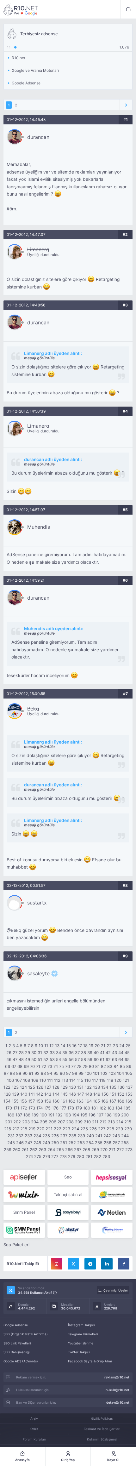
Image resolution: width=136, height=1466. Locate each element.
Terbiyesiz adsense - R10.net (20, 9)
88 (12, 1073)
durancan (38, 137)
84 (116, 1066)
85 (122, 1066)
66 (7, 1066)
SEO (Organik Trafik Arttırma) (25, 1334)
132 (88, 1087)
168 (120, 1101)
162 (71, 1101)
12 (51, 1045)
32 (45, 1052)
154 (6, 1101)
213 (111, 1121)
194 (75, 1114)
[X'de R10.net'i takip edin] (73, 1263)
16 (74, 1045)
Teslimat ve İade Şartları (102, 1429)
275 (37, 1156)
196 (92, 1114)
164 (88, 1101)
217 (15, 1128)
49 (27, 1059)
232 (19, 1135)
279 (71, 1156)
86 (128, 1066)
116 (87, 1080)
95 (56, 1073)
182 (102, 1107)
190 (43, 1114)
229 (119, 1128)
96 (62, 1073)
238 (72, 1135)
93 (43, 1073)
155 (15, 1101)
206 (52, 1121)
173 (31, 1107)
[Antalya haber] (112, 1194)
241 (98, 1135)
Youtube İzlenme (80, 1343)
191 (51, 1114)
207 (61, 1121)
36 (71, 1052)
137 (129, 1087)
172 (24, 1107)
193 (67, 1114)
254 (90, 1142)
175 (47, 1107)
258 (125, 1142)
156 (23, 1101)
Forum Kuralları (34, 1439)
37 (77, 1052)
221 (49, 1128)
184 (118, 1107)
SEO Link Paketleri (17, 1343)
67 (13, 1066)
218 (23, 1128)
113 (65, 1080)
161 (64, 1101)
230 (128, 1128)
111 (50, 1080)
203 (26, 1121)
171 (16, 1107)
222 (57, 1128)
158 (39, 1101)
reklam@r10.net (116, 1377)
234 (37, 1135)
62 (108, 1059)
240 (90, 1135)
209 (79, 1121)
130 (72, 1087)
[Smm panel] (24, 1230)
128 (56, 1087)
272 (120, 1149)
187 (18, 1114)
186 (10, 1114)
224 (75, 1128)
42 (108, 1052)
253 (81, 1142)
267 (77, 1149)
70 (32, 1066)
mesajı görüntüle (39, 358)
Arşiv (34, 1418)
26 (8, 1052)
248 (37, 1142)
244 (125, 1135)
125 (31, 1087)
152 (120, 1094)
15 (68, 1045)
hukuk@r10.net (117, 1390)
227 (101, 1128)
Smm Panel (24, 1212)
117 (95, 1080)
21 (103, 1045)
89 (18, 1073)
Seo (68, 1176)
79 (85, 1066)
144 (56, 1094)
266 (69, 1149)
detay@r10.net (117, 1402)
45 (127, 1052)
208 (70, 1121)
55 (64, 1059)
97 (68, 1073)
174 (39, 1107)
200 (125, 1114)
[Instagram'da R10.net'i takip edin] (56, 1263)
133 (96, 1087)
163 (80, 1101)
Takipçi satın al (68, 1194)
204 (35, 1121)
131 (80, 1087)
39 (89, 1052)
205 (43, 1121)
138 (7, 1094)
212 (103, 1121)
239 (81, 1135)
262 (33, 1149)
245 (11, 1142)
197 (100, 1114)
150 (105, 1094)
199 (116, 1114)
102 (104, 1073)
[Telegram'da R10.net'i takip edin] (90, 1263)
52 (45, 1059)
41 (102, 1052)
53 (52, 1059)
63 (114, 1059)
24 (121, 1045)
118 (102, 1080)
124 (23, 1087)
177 (63, 1107)
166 (104, 1101)
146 (72, 1094)
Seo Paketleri (16, 1244)
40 (96, 1052)
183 (110, 1107)
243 (116, 1135)
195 (83, 1114)
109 (34, 1080)
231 (11, 1135)
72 (43, 1066)
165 (96, 1101)
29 (27, 1052)
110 (43, 1080)
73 (49, 1066)
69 (26, 1066)
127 (48, 1087)
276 (46, 1156)
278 (63, 1156)
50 (33, 1059)
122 (6, 1087)
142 (39, 1094)
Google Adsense (15, 1325)
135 (112, 1087)
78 (79, 1066)
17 (80, 1045)
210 (87, 1121)
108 (26, 1080)
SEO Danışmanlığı (16, 1352)
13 (57, 1045)
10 (41, 1045)
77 (73, 1066)
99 (80, 1073)
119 (110, 1080)
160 (56, 1101)
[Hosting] (112, 1212)
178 (70, 1107)
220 (40, 1128)
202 (17, 1121)
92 (37, 1073)
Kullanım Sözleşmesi (102, 1439)
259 (7, 1149)
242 (107, 1135)
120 (117, 1080)
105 (128, 1073)
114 (72, 1080)
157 (31, 1101)
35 (64, 1052)
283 (106, 1156)
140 (23, 1094)
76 (67, 1066)
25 (128, 1045)
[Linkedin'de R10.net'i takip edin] (107, 1263)
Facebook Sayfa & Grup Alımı (90, 1361)
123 (15, 1087)
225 (84, 1128)
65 (127, 1059)
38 (83, 1052)
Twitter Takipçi (79, 1352)
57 (77, 1059)
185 (127, 1107)
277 (54, 1156)
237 (63, 1135)
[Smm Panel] (24, 1177)
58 (83, 1059)
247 (28, 1142)
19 (91, 1045)
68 (19, 1066)
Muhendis (38, 526)
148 (88, 1094)
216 (7, 1128)
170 (8, 1107)
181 (94, 1107)
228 (110, 1128)
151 (113, 1094)
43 (114, 1052)
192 (59, 1114)
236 (55, 1135)
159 (47, 1101)
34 (58, 1052)
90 (25, 1073)
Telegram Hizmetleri (83, 1334)
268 (86, 1149)
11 (46, 1045)
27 (15, 1052)
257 (116, 1142)
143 (47, 1094)
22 (109, 1045)
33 (52, 1052)
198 (108, 1114)
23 (115, 1045)
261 (25, 1149)
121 (126, 1080)
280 (80, 1156)
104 (120, 1073)
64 (120, 1059)
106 (10, 1080)
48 (21, 1059)
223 (66, 1128)
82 (103, 1066)
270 (104, 1149)
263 (42, 1149)
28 (21, 1052)
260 (16, 1149)
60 (96, 1059)
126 (39, 1087)
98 (74, 1073)
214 (119, 1121)
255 (98, 1142)
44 (120, 1052)
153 (129, 1094)
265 (60, 1149)
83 (109, 1066)
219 (31, 1128)
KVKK (34, 1429)
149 (96, 1094)
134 (104, 1087)
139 (15, 1094)
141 (31, 1094)
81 (97, 1066)
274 (29, 1156)
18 (85, 1045)
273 (129, 1149)
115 (80, 1080)
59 (89, 1059)
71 (38, 1066)
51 (40, 1059)
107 (18, 1080)
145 (64, 1094)
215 (127, 1121)
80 (91, 1066)
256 (107, 1142)
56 (71, 1059)
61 (102, 1059)
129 (64, 1087)
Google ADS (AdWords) (20, 1361)
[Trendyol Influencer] (24, 1194)
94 (49, 1073)
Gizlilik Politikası (102, 1418)
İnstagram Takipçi (81, 1325)
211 (95, 1121)
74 (55, 1066)
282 (97, 1156)
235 (46, 1135)
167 (112, 1101)
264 (51, 1149)
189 (35, 1114)
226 (93, 1128)
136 (121, 1087)
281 (88, 1156)
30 (33, 1052)
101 (96, 1073)
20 (97, 1045)
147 (80, 1094)
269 (95, 1149)
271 (112, 1149)
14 (63, 1045)
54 (58, 1059)
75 (61, 1066)
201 (8, 1121)
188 (26, 1114)
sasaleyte (38, 973)
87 (6, 1073)
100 (88, 1073)
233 (28, 1135)
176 (55, 1107)
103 (112, 1073)
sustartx (37, 902)
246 (20, 1142)
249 (46, 1142)
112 (57, 1080)
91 (31, 1073)
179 (78, 1107)
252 (72, 1142)
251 (63, 1142)
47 (15, 1059)
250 (55, 1142)
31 (40, 1052)
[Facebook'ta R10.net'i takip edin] (123, 1263)
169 (129, 1101)
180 (86, 1107)
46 (8, 1059)
